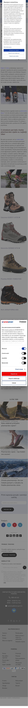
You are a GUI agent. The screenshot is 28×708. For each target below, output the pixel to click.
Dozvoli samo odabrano (14, 53)
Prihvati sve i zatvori (14, 50)
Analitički (7, 27)
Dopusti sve (14, 374)
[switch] (24, 353)
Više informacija (7, 47)
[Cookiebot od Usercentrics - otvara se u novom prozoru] (19, 322)
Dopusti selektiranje (14, 378)
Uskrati (14, 383)
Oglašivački (8, 37)
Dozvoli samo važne (13, 56)
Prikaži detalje (19, 369)
